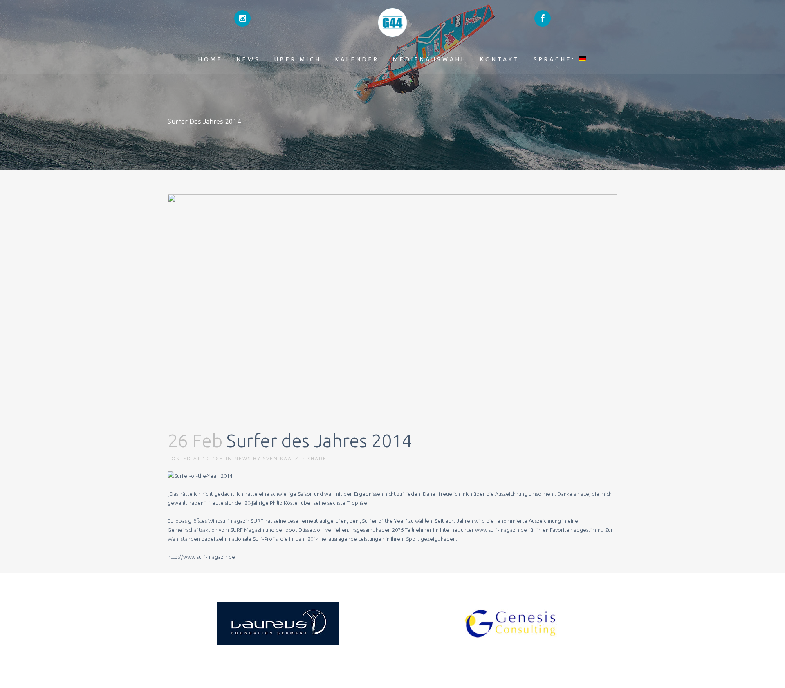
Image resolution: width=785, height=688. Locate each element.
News (242, 458)
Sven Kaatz (281, 458)
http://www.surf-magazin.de (201, 557)
